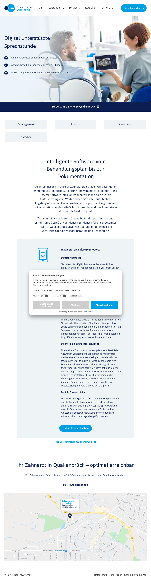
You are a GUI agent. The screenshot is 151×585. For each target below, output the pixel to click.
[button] (123, 8)
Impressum (116, 575)
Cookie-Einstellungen (135, 575)
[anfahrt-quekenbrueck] (75, 494)
